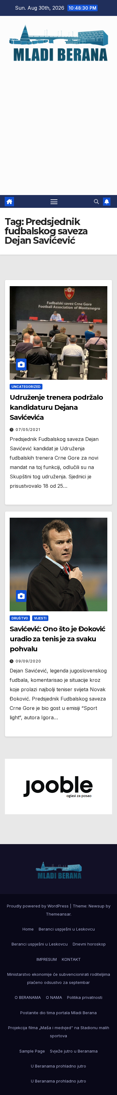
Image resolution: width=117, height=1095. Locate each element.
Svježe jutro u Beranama (74, 1051)
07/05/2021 (28, 429)
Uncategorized (26, 387)
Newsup (97, 905)
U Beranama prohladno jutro (58, 1065)
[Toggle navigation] (54, 201)
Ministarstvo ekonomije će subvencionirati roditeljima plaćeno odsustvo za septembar (58, 978)
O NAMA (54, 997)
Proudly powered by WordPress (38, 905)
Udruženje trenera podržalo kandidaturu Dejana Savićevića (56, 407)
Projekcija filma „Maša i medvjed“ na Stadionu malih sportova (58, 1031)
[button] (96, 201)
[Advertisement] (58, 125)
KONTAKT (71, 959)
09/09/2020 (28, 661)
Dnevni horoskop (89, 943)
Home (28, 928)
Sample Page (32, 1051)
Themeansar (58, 914)
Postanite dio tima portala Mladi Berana (58, 1012)
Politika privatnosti (84, 997)
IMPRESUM (47, 959)
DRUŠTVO (20, 618)
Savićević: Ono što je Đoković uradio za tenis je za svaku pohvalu (57, 639)
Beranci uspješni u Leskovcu (67, 928)
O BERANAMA (28, 997)
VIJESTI (40, 618)
